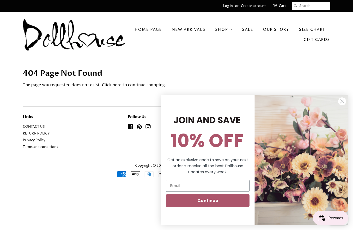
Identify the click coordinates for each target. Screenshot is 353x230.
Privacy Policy (34, 140)
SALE (247, 29)
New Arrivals (188, 29)
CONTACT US (34, 126)
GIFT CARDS (317, 39)
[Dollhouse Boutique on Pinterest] (139, 128)
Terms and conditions (40, 147)
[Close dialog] (342, 101)
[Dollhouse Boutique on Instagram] (148, 128)
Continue (207, 201)
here (117, 85)
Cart (282, 6)
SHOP (222, 29)
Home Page (148, 29)
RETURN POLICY (36, 133)
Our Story (276, 29)
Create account (253, 6)
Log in (228, 6)
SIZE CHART (312, 29)
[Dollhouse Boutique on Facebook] (130, 128)
